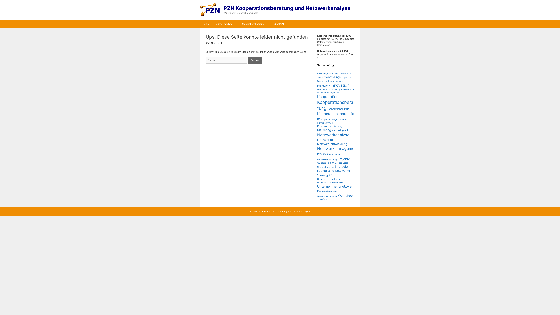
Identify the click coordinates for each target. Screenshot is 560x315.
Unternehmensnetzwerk (331, 182)
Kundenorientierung (329, 126)
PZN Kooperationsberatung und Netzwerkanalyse (287, 8)
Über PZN (279, 24)
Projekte (343, 159)
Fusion (331, 81)
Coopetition (345, 77)
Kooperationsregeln (330, 119)
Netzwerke (325, 140)
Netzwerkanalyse (223, 24)
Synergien (324, 175)
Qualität (321, 162)
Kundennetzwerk (325, 123)
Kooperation (327, 96)
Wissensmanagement (327, 196)
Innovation (340, 85)
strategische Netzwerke (333, 171)
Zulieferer (322, 199)
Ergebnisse (322, 81)
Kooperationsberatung (253, 24)
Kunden (343, 119)
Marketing (324, 130)
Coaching (334, 73)
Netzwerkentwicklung (332, 144)
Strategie (341, 166)
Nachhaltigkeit (340, 130)
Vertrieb (326, 191)
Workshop (345, 195)
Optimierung (335, 154)
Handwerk (323, 85)
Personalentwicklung (327, 159)
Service (338, 163)
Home (206, 24)
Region (330, 162)
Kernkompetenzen (326, 89)
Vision (334, 191)
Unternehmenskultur (329, 179)
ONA (325, 154)
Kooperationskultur (338, 108)
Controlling (332, 77)
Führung (339, 80)
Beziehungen (323, 73)
